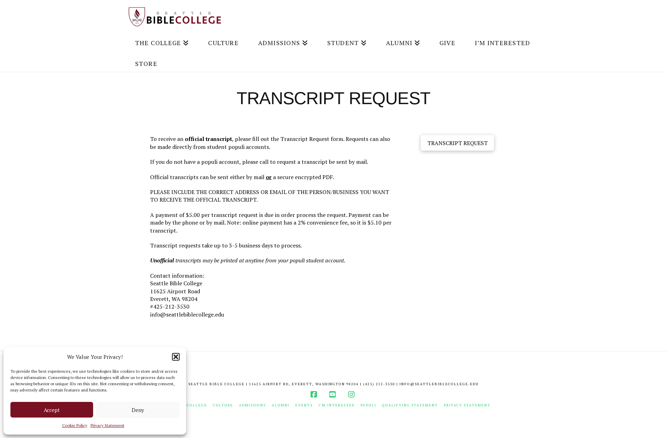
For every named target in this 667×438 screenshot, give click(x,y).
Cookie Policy (74, 425)
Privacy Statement (107, 425)
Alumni (280, 405)
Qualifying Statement (410, 405)
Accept (52, 409)
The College (191, 405)
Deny (138, 409)
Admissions (252, 405)
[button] (175, 356)
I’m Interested (337, 405)
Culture (223, 405)
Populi (368, 405)
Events (304, 405)
